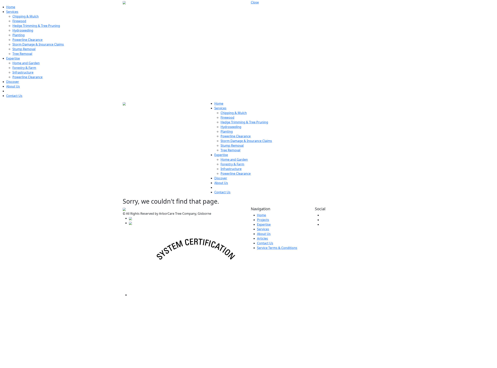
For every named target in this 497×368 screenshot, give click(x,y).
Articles (262, 238)
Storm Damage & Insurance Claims (38, 44)
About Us (13, 86)
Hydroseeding (22, 30)
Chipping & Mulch (25, 16)
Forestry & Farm (24, 68)
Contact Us (14, 96)
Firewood (19, 21)
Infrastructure (22, 72)
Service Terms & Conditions (277, 248)
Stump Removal (24, 49)
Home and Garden (26, 63)
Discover (12, 82)
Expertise (13, 58)
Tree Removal (22, 54)
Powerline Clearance (27, 40)
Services (12, 12)
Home (10, 7)
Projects (263, 220)
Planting (18, 35)
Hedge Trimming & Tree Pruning (36, 26)
